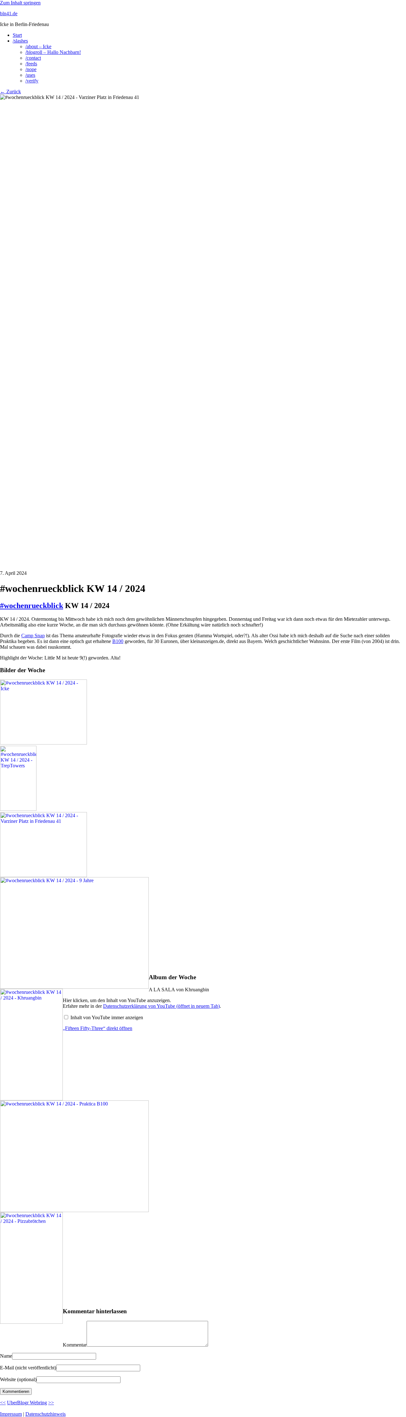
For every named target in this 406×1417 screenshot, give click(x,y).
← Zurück (10, 91)
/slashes (20, 40)
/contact (33, 58)
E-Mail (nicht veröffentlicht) (28, 1367)
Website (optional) (18, 1379)
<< (3, 1402)
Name (6, 1356)
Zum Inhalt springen (20, 2)
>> (51, 1402)
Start (17, 35)
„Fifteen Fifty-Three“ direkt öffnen (97, 1028)
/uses (30, 75)
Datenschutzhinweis (45, 1414)
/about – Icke (38, 46)
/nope (30, 69)
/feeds (31, 63)
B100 (117, 641)
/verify (31, 80)
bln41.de (8, 13)
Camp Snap (33, 635)
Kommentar (75, 1345)
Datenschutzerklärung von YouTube (161, 1006)
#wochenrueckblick (31, 605)
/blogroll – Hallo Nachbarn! (53, 52)
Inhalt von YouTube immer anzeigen (106, 1017)
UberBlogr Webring (27, 1402)
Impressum (11, 1414)
